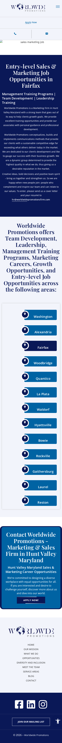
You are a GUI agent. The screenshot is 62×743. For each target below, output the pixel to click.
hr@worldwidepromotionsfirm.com (31, 199)
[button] (58, 721)
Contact (31, 680)
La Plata (43, 394)
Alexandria (43, 332)
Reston (43, 502)
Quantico (43, 378)
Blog (31, 676)
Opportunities (31, 658)
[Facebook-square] (19, 704)
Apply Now (31, 22)
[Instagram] (43, 704)
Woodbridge (43, 363)
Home (31, 644)
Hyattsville (43, 425)
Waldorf (43, 409)
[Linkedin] (31, 704)
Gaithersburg (43, 471)
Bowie (43, 440)
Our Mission (31, 649)
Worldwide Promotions (36, 735)
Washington (43, 316)
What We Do (31, 653)
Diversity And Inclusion (31, 662)
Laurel (43, 487)
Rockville (43, 456)
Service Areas (31, 671)
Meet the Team (31, 667)
